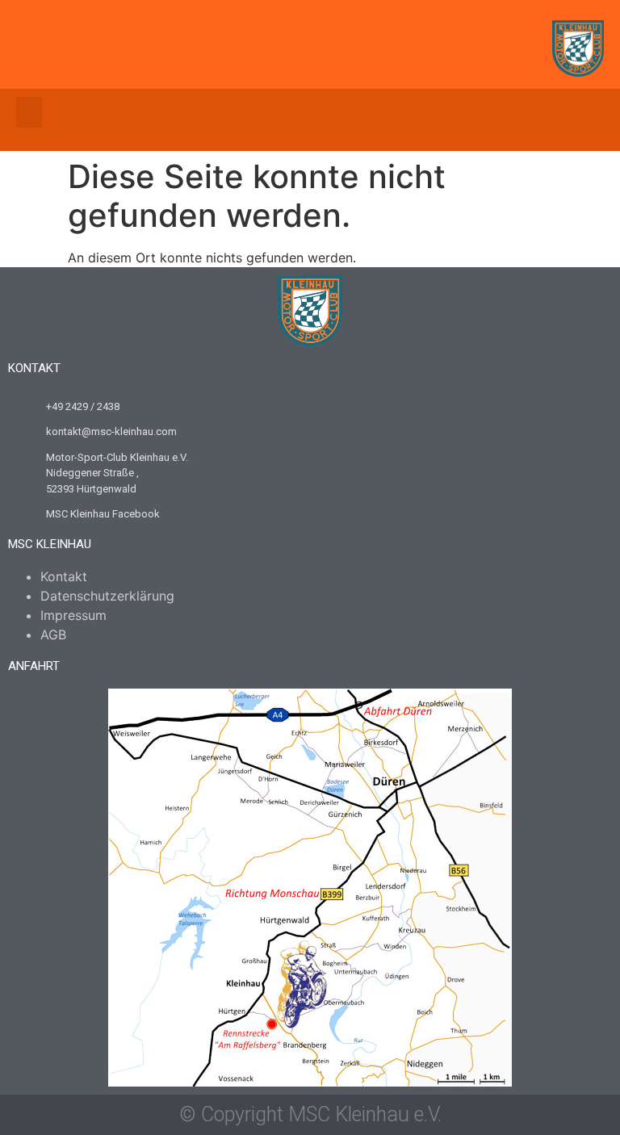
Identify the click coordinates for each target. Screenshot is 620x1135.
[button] (29, 112)
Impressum (73, 615)
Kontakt (63, 576)
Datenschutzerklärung (107, 596)
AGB (53, 634)
